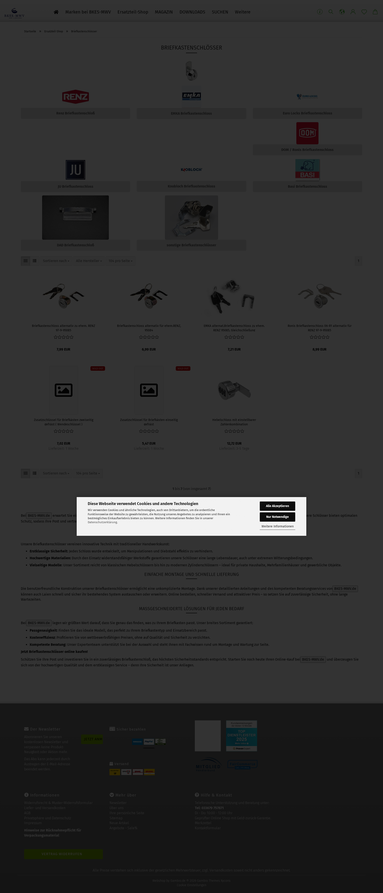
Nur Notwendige (277, 517)
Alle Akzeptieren (277, 506)
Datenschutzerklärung (102, 522)
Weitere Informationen (278, 526)
